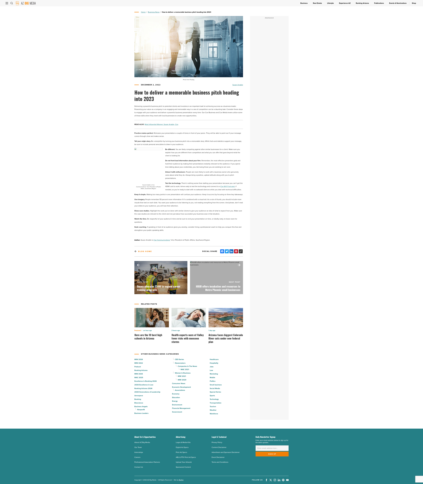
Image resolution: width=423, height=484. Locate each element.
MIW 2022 (138, 363)
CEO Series (179, 359)
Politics (212, 381)
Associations (180, 390)
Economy (175, 394)
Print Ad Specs (181, 452)
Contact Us (138, 467)
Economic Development (181, 387)
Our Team (138, 447)
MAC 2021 (185, 369)
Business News (154, 12)
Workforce (214, 413)
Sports (212, 395)
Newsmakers (180, 363)
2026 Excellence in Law (143, 384)
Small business (216, 384)
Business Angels (141, 406)
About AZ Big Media (142, 442)
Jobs (211, 366)
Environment (177, 404)
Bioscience (138, 403)
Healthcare (214, 359)
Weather (213, 410)
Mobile (212, 377)
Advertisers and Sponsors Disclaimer (226, 452)
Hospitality (214, 363)
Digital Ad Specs (182, 447)
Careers (137, 457)
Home (143, 12)
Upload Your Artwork (184, 462)
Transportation (215, 403)
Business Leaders (141, 413)
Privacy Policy (217, 442)
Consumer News (178, 383)
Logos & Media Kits (183, 442)
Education (176, 397)
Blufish (181, 480)
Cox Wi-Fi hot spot (227, 186)
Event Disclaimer (218, 457)
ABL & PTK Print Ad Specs (186, 457)
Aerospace (138, 395)
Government (177, 412)
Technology (214, 399)
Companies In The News (187, 366)
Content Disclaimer (219, 447)
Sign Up (272, 454)
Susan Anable (237, 85)
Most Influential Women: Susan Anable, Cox (161, 124)
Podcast (137, 366)
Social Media (215, 388)
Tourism (213, 406)
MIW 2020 (182, 380)
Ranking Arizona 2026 (143, 388)
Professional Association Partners (147, 462)
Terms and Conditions (220, 462)
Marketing (214, 374)
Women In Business (183, 373)
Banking (137, 399)
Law (211, 370)
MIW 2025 (138, 374)
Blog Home (145, 251)
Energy (175, 401)
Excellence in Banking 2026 (145, 381)
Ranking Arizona (140, 370)
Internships (138, 452)
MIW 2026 (138, 359)
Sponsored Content (183, 467)
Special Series (215, 392)
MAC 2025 (138, 377)
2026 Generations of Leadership (147, 392)
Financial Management (181, 408)
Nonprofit (141, 409)
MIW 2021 (182, 376)
